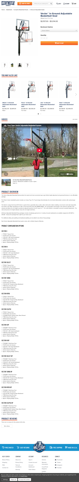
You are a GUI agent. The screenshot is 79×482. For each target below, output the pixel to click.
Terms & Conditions (18, 466)
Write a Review (7, 426)
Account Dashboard (31, 466)
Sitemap (18, 469)
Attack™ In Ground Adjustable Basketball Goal (9, 104)
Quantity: (43, 35)
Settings (5, 479)
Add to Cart (60, 43)
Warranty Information (45, 463)
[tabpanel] (11, 95)
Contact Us (5, 467)
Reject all (13, 479)
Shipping (4, 462)
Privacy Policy (19, 462)
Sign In (30, 460)
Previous (3, 94)
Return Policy (5, 460)
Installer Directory (44, 472)
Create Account (33, 462)
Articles (44, 460)
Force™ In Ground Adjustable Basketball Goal (28, 104)
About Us (18, 460)
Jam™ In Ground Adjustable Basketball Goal (47, 104)
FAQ (3, 465)
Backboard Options (47, 27)
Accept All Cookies (24, 479)
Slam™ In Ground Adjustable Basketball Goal (66, 104)
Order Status (32, 469)
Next (75, 94)
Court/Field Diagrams (45, 468)
